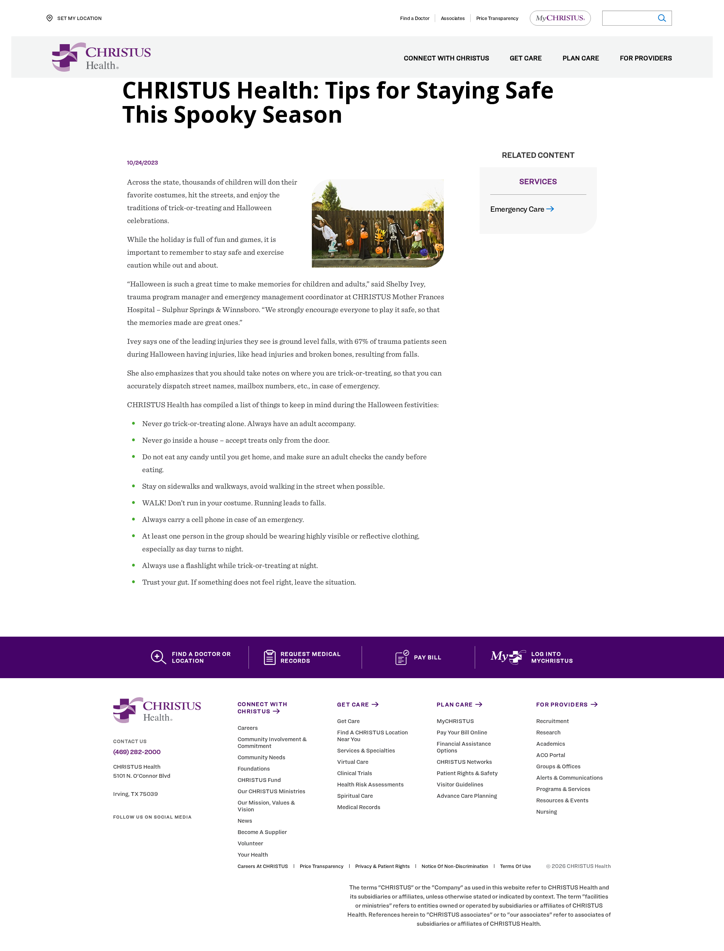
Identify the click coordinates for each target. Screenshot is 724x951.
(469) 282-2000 (137, 752)
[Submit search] (661, 18)
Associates (453, 18)
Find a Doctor (414, 18)
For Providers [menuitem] (646, 58)
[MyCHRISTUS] (560, 18)
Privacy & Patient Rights (382, 866)
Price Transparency (497, 18)
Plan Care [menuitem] (581, 58)
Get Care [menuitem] (526, 58)
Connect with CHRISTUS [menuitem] (446, 58)
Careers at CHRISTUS (263, 866)
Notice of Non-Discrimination (455, 866)
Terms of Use (515, 866)
